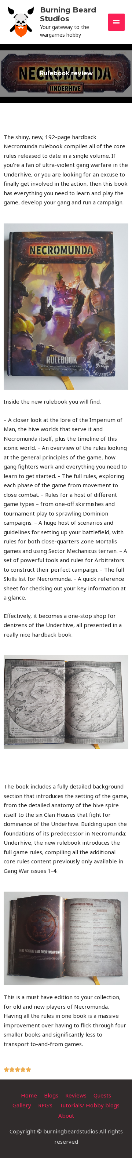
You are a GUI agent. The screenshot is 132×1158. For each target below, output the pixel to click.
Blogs (51, 1095)
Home (29, 1095)
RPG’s (45, 1105)
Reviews (76, 1095)
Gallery (21, 1105)
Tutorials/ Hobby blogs (89, 1105)
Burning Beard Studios (68, 14)
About (66, 1115)
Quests (102, 1095)
